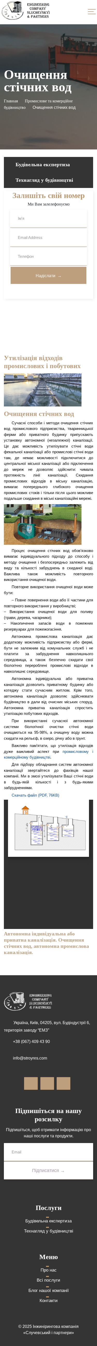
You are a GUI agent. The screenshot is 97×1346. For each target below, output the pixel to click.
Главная (11, 100)
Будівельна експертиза (43, 164)
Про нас (49, 1270)
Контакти (49, 1300)
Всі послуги (48, 1280)
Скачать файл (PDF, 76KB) (35, 795)
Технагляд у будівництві (44, 180)
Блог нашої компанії (48, 1290)
